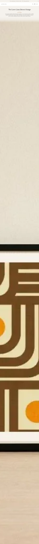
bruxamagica (19, 12)
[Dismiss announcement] (38, 1)
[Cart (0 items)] (34, 4)
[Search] (32, 4)
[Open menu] (37, 4)
